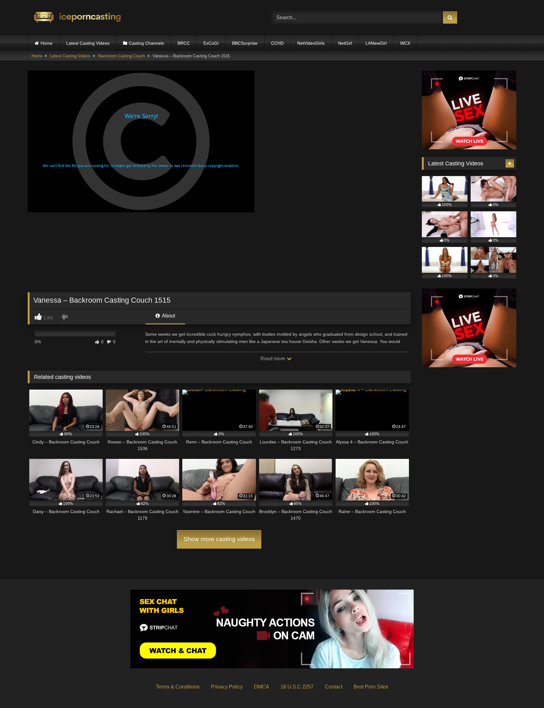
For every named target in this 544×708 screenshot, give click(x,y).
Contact (333, 686)
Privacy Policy (227, 686)
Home (47, 43)
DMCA (261, 686)
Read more (273, 358)
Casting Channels (146, 43)
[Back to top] (524, 689)
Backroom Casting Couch (121, 56)
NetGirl (345, 43)
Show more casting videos (219, 539)
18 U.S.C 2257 (297, 686)
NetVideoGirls (311, 43)
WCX (405, 43)
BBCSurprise (245, 43)
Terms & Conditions (178, 686)
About (168, 315)
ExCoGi (210, 43)
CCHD (277, 43)
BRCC (184, 43)
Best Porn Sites (371, 686)
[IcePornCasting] (76, 18)
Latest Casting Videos (88, 43)
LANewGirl (376, 43)
